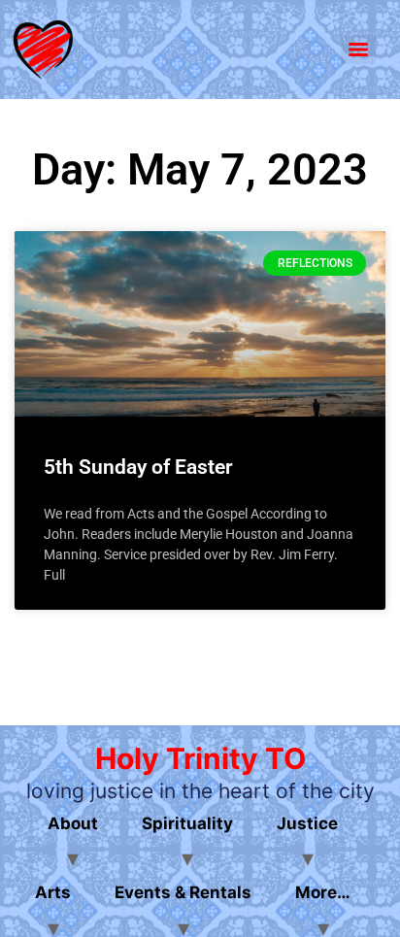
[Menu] (358, 49)
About (73, 823)
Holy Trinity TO (200, 758)
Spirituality (187, 823)
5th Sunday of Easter (138, 467)
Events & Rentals (183, 892)
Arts (53, 892)
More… (322, 892)
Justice (307, 823)
